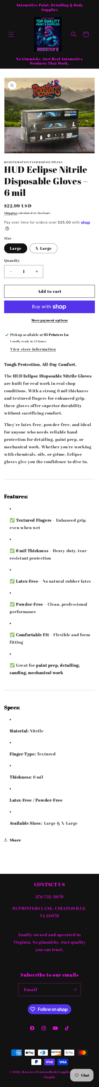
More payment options (49, 320)
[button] (11, 34)
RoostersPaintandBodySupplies (46, 1072)
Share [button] (15, 840)
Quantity (12, 260)
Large (15, 248)
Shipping (10, 213)
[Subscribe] (74, 989)
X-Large (43, 248)
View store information (33, 349)
